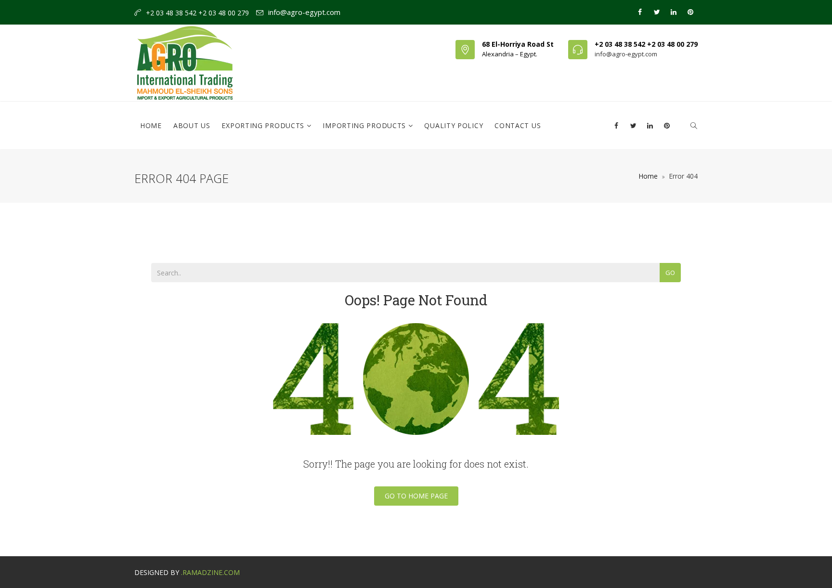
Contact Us (517, 125)
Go (670, 272)
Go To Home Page (416, 495)
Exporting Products (263, 125)
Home (151, 125)
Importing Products (365, 125)
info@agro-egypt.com (304, 12)
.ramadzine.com (210, 572)
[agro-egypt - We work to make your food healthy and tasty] (184, 49)
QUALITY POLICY (453, 125)
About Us (191, 125)
